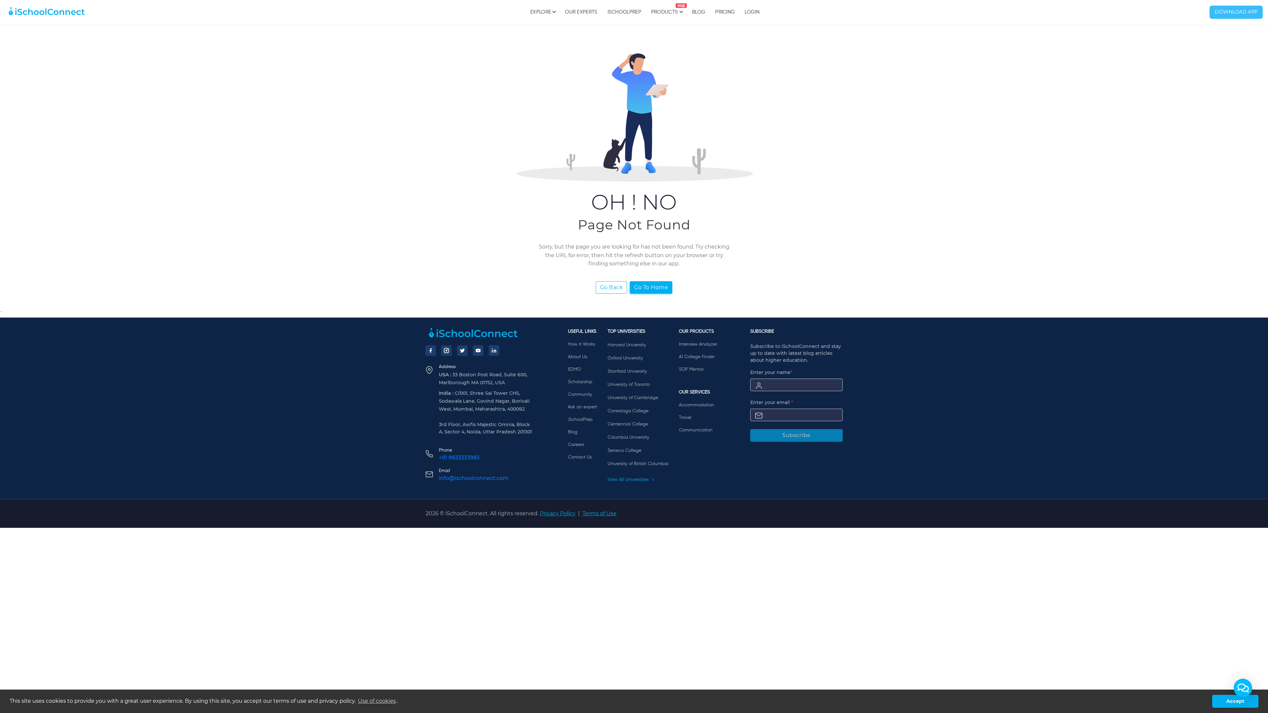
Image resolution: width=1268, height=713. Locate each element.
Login (752, 12)
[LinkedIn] (494, 350)
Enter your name (771, 372)
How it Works (581, 344)
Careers (576, 444)
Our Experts (581, 12)
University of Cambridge (633, 397)
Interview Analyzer (698, 344)
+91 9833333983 (459, 458)
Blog (698, 12)
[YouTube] (478, 350)
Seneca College (624, 450)
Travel (685, 417)
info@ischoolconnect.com (474, 478)
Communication (696, 430)
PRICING (725, 12)
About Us (577, 357)
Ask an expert (582, 407)
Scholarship (580, 382)
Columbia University (628, 437)
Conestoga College (628, 411)
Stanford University (627, 371)
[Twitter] (462, 350)
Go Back (611, 287)
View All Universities (629, 479)
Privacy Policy (558, 513)
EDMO (574, 369)
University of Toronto (629, 384)
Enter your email (771, 402)
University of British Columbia (638, 463)
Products (664, 9)
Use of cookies (377, 701)
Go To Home (651, 287)
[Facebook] (430, 350)
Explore (540, 12)
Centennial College (628, 424)
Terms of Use (599, 513)
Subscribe (796, 435)
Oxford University (625, 358)
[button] (1243, 688)
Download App (1236, 12)
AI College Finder (697, 357)
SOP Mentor (691, 369)
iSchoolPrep (624, 12)
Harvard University (627, 345)
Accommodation (696, 405)
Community (580, 394)
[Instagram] (446, 350)
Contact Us (580, 457)
